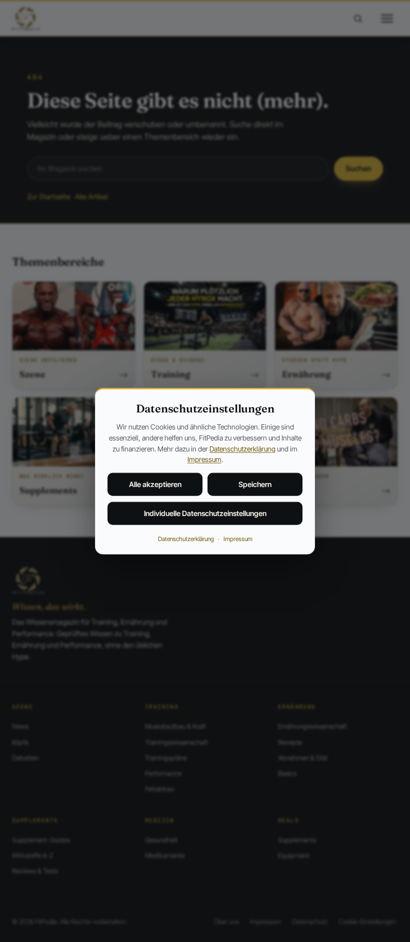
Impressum (205, 459)
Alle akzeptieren (155, 484)
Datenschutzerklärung (243, 448)
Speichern (255, 484)
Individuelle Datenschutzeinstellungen (205, 513)
